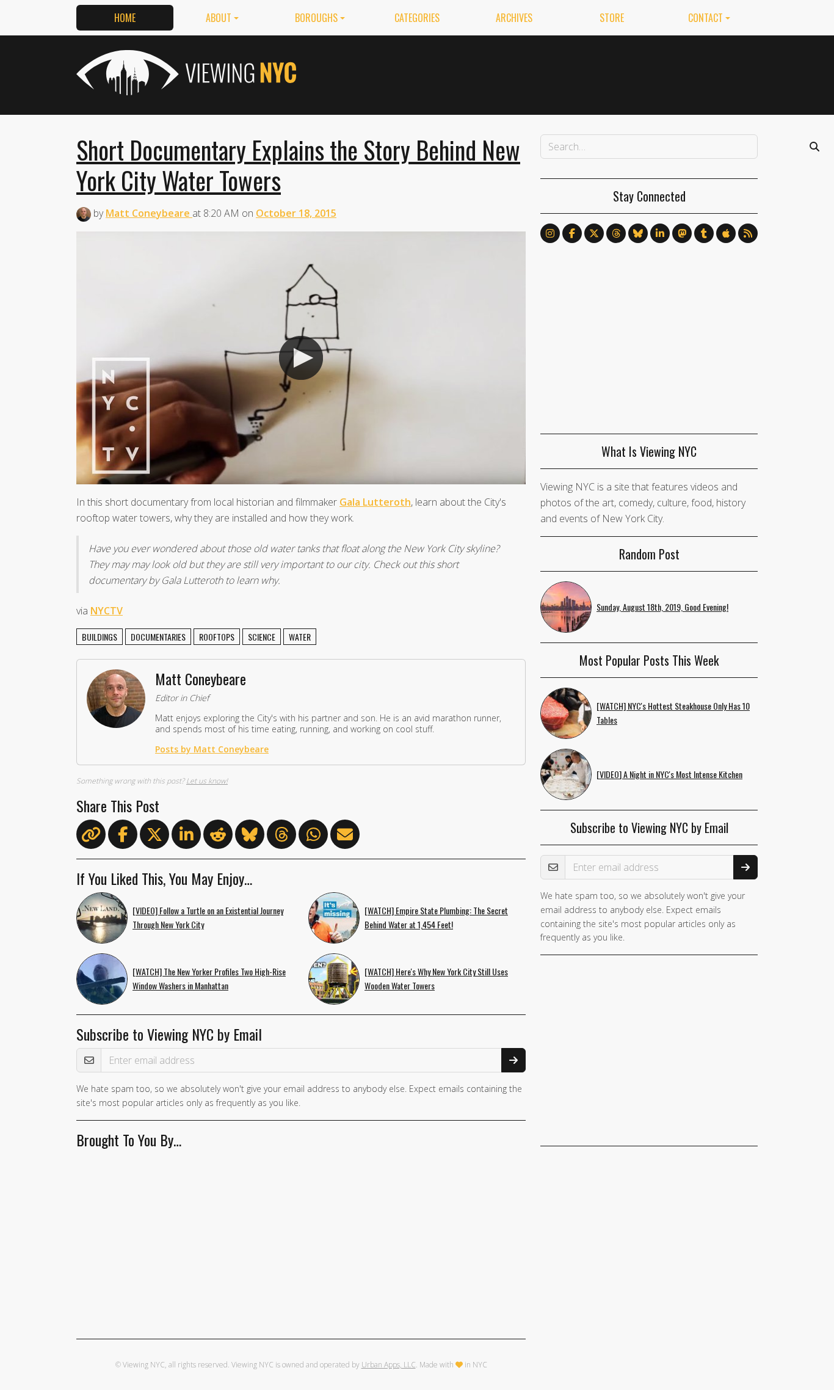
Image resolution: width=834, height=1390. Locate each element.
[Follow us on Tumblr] (704, 233)
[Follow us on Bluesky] (638, 233)
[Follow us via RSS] (748, 233)
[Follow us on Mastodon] (682, 233)
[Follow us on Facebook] (572, 233)
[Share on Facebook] (122, 836)
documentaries (158, 636)
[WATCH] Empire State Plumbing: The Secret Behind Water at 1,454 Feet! (436, 917)
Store (612, 17)
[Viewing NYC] (185, 72)
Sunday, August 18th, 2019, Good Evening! (662, 606)
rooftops (216, 636)
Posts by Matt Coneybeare (212, 749)
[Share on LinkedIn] (186, 836)
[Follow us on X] (594, 233)
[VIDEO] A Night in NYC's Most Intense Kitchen (669, 774)
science (261, 636)
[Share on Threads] (281, 836)
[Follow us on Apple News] (726, 233)
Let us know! (207, 781)
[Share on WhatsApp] (313, 836)
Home (125, 17)
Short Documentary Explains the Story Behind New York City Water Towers (298, 164)
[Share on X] (154, 836)
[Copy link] (91, 834)
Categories (417, 17)
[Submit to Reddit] (218, 836)
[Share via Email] (345, 836)
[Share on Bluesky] (249, 836)
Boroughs (316, 17)
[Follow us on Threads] (616, 233)
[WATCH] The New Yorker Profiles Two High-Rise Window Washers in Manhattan (209, 978)
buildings (99, 636)
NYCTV (106, 610)
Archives (514, 17)
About (218, 17)
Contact (705, 17)
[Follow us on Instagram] (550, 233)
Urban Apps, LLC (388, 1364)
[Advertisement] (535, 72)
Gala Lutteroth (375, 502)
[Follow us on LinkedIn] (660, 233)
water (300, 636)
